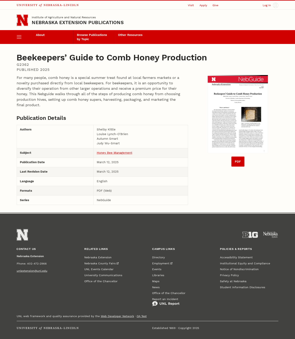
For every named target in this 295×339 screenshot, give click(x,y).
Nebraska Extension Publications (78, 22)
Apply (203, 5)
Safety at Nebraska (233, 281)
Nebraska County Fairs (100, 263)
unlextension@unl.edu (32, 270)
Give (215, 5)
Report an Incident (165, 299)
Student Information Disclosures (242, 287)
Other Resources (130, 35)
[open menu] (24, 37)
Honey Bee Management (114, 153)
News (156, 287)
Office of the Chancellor (101, 281)
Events (156, 269)
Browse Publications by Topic (92, 37)
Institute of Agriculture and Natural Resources (64, 17)
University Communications (103, 275)
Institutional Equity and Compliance (245, 263)
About (40, 35)
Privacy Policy (229, 275)
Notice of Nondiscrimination (239, 269)
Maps (155, 281)
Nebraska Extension (98, 257)
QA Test (142, 316)
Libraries (158, 275)
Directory (158, 257)
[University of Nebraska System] (271, 235)
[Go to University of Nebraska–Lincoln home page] (22, 20)
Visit (191, 5)
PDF (238, 161)
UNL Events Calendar (99, 269)
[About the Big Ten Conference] (250, 235)
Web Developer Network (117, 316)
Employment (160, 263)
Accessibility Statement (236, 257)
